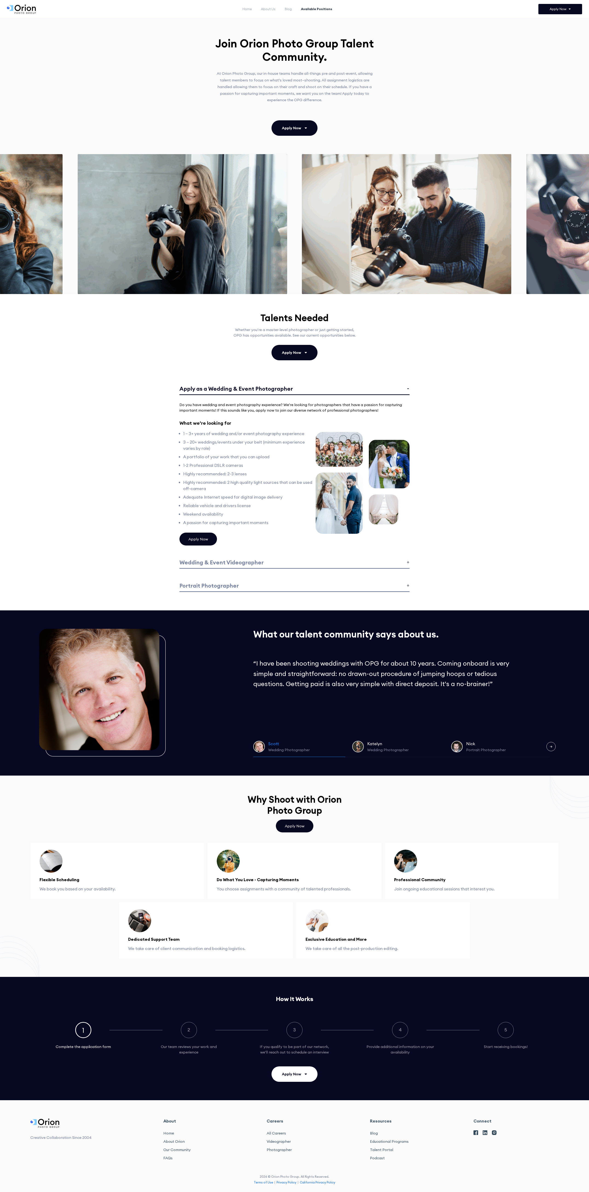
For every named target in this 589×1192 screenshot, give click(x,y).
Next (551, 746)
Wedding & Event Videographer (221, 562)
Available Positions (316, 9)
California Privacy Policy (317, 1182)
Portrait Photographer (209, 585)
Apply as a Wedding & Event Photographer (236, 388)
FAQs (168, 1158)
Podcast (377, 1158)
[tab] (83, 1036)
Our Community (177, 1149)
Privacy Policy (286, 1182)
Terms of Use (263, 1182)
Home (247, 9)
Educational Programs (389, 1141)
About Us (268, 9)
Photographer (279, 1149)
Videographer (279, 1141)
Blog (288, 9)
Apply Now (198, 539)
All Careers (276, 1133)
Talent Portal (381, 1149)
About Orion (174, 1141)
